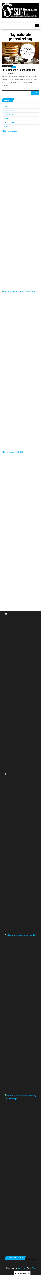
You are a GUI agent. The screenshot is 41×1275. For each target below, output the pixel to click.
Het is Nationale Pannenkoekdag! (19, 69)
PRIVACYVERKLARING (9, 122)
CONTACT (5, 106)
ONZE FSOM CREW (8, 110)
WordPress (21, 1268)
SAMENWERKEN (7, 126)
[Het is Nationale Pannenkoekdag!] (20, 53)
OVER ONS (5, 118)
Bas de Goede (9, 73)
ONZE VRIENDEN (7, 114)
